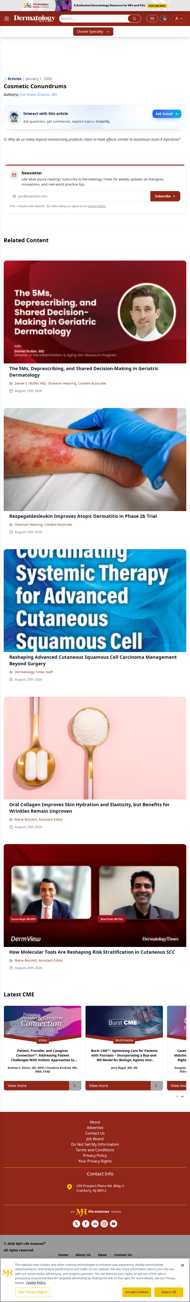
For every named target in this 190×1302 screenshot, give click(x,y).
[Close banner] (184, 6)
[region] (95, 1280)
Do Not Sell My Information (95, 1144)
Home (63, 1255)
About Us (83, 1255)
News (102, 1255)
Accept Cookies (137, 1292)
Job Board (95, 1138)
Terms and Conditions (95, 1149)
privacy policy (97, 206)
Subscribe (163, 196)
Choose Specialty (90, 31)
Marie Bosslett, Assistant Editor (39, 819)
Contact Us (95, 1133)
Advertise (95, 1127)
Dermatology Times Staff (34, 672)
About (95, 1122)
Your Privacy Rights (95, 1161)
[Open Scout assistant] (165, 18)
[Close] (182, 1265)
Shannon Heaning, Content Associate (77, 383)
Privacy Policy (95, 1155)
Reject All (169, 1292)
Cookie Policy (36, 1283)
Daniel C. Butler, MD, (30, 383)
